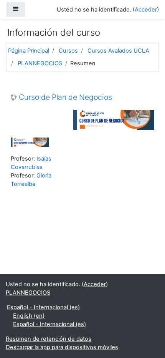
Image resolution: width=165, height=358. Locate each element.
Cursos (68, 50)
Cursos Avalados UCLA (118, 50)
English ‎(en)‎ (29, 315)
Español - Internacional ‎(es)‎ (43, 307)
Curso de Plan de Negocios (65, 97)
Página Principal (28, 50)
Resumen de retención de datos (48, 338)
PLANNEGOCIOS (40, 63)
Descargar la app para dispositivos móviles (62, 347)
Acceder (146, 9)
